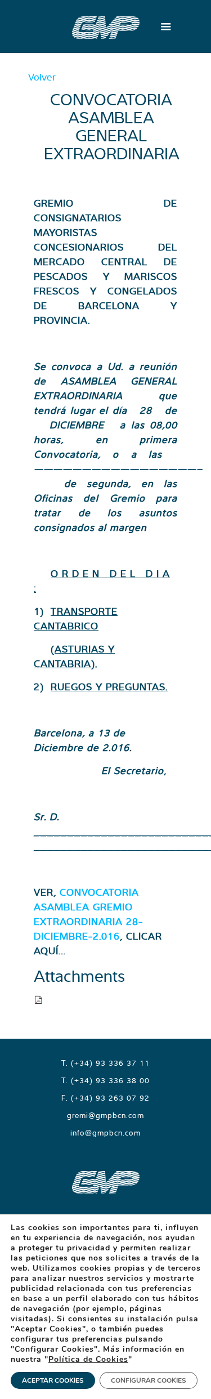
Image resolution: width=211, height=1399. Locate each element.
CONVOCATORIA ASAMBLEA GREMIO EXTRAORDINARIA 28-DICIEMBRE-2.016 (88, 914)
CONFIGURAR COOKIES (148, 1380)
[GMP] (105, 26)
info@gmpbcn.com (105, 1132)
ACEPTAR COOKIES (53, 1380)
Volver (42, 77)
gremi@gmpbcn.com (105, 1115)
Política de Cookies (88, 1359)
